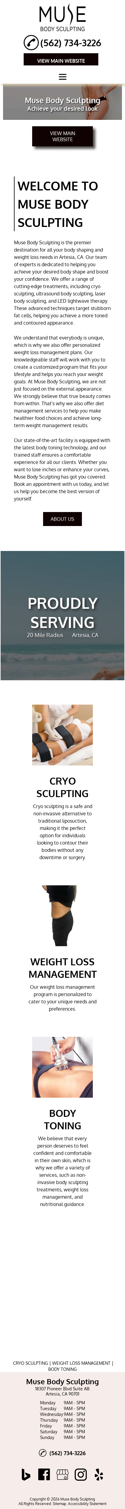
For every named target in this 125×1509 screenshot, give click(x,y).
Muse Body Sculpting (37, 242)
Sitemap (59, 1503)
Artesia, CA (71, 257)
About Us (62, 519)
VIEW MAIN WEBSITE (61, 61)
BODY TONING (62, 1369)
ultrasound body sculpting (64, 294)
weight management (49, 425)
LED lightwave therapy (82, 301)
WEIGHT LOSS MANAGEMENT (81, 1363)
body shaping (78, 250)
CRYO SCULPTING (30, 1363)
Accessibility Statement (87, 1503)
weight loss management (41, 352)
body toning (49, 447)
